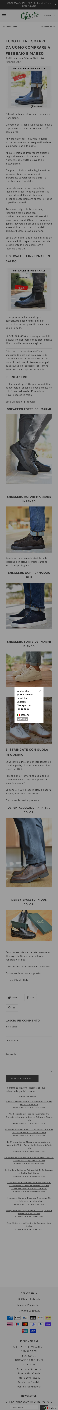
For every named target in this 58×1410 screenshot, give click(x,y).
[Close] (40, 690)
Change (22, 719)
